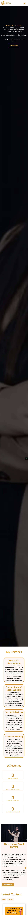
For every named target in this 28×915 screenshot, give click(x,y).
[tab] (3, 899)
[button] (24, 3)
